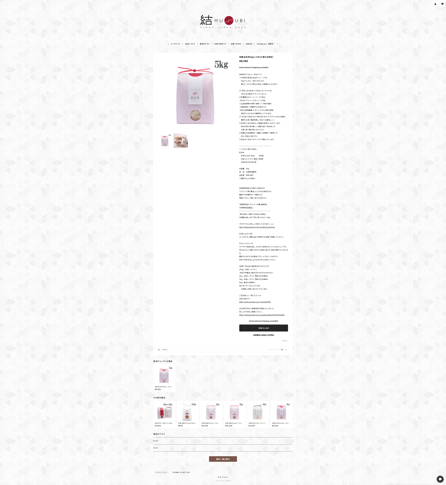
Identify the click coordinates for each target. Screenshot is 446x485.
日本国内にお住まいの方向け (263, 335)
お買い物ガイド (220, 44)
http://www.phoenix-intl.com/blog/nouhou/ (257, 227)
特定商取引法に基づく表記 (181, 472)
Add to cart (263, 328)
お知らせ (249, 44)
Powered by (220, 481)
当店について (190, 44)
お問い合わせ (236, 44)
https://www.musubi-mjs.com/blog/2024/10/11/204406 (261, 315)
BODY (155, 448)
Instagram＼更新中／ (266, 44)
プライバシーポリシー (162, 472)
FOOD (155, 441)
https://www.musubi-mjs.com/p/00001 (255, 302)
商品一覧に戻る (223, 459)
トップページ (175, 44)
